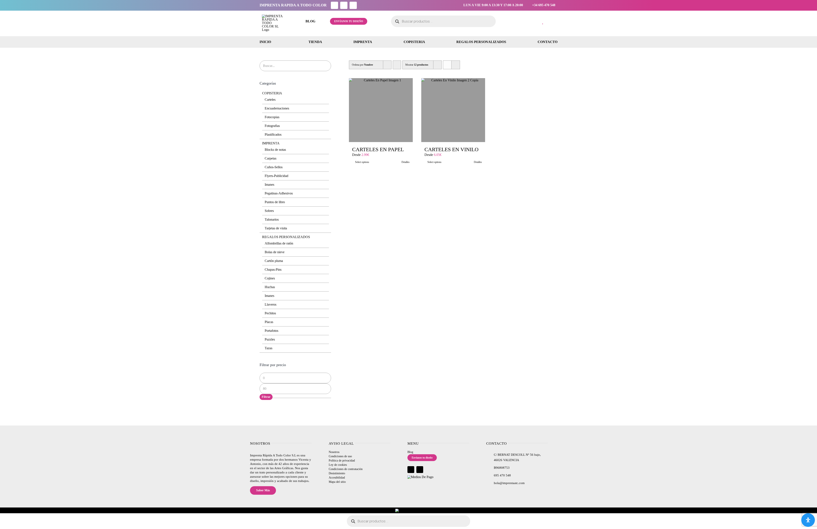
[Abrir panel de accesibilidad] (808, 520)
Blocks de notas (275, 149)
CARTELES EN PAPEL (378, 149)
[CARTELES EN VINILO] (453, 110)
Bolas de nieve (274, 252)
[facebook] (334, 5)
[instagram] (343, 5)
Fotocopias (272, 117)
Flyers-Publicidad (276, 176)
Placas (269, 322)
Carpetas (270, 158)
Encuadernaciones (277, 108)
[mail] (353, 5)
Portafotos (271, 330)
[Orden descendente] (397, 64)
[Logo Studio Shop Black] (273, 16)
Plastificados (273, 134)
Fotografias (272, 126)
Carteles (270, 99)
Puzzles (270, 339)
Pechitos (270, 313)
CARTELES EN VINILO (451, 149)
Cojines (270, 278)
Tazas (268, 348)
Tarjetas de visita (276, 228)
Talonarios (272, 219)
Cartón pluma (274, 261)
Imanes (269, 184)
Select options (362, 162)
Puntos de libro (275, 202)
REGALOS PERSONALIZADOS (286, 237)
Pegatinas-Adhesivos (279, 193)
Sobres (269, 211)
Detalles (405, 162)
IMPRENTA (271, 143)
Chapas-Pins (273, 269)
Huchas (270, 287)
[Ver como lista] (455, 65)
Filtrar (266, 396)
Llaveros (270, 304)
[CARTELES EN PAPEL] (381, 110)
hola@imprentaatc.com (509, 483)
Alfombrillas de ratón (279, 243)
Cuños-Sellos (274, 167)
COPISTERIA (272, 93)
